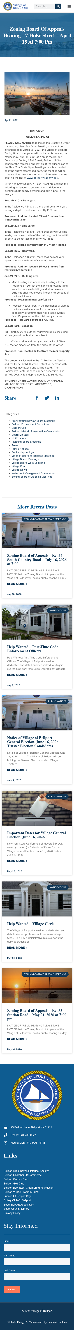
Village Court (19, 466)
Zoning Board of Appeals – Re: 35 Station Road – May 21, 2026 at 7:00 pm (36, 1014)
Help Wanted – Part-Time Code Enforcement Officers (32, 648)
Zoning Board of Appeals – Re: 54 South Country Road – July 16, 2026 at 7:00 (37, 559)
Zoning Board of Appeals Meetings (32, 476)
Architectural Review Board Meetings (33, 420)
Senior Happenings (23, 452)
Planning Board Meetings (26, 441)
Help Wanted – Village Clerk (30, 923)
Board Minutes (20, 434)
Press (15, 445)
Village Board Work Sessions (28, 462)
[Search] (58, 6)
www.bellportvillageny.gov (42, 177)
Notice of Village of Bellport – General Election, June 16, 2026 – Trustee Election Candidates (34, 741)
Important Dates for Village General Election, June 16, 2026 (36, 835)
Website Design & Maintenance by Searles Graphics (37, 1322)
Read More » (17, 584)
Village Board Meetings (25, 459)
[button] (69, 6)
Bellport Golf (19, 427)
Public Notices (20, 448)
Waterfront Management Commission (33, 473)
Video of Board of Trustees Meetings (33, 455)
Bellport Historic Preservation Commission (36, 431)
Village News (19, 469)
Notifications (19, 438)
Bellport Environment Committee (30, 424)
